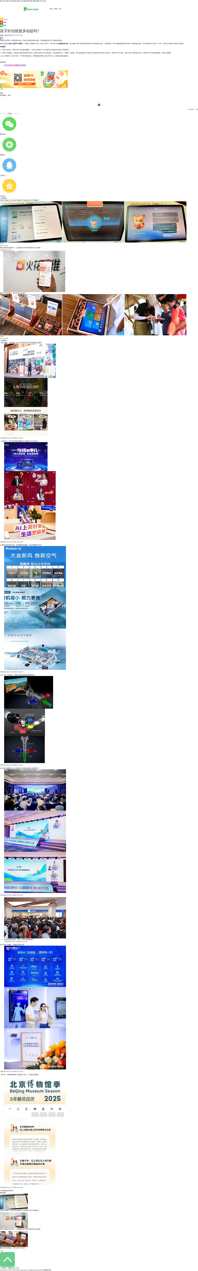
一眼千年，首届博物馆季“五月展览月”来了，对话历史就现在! (19, 1074)
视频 (27, 1)
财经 (31, 1)
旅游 (17, 1)
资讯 (4, 1)
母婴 (24, 1)
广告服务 (9, 1268)
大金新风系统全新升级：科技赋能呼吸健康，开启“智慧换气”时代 (20, 545)
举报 (1, 93)
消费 (37, 1)
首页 (1, 1)
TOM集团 (3, 1268)
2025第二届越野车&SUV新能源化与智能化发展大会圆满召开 (19, 768)
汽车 (41, 1)
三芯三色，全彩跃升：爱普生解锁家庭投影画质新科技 (17, 675)
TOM (1, 250)
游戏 (14, 1)
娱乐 (8, 1)
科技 (44, 1)
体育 (11, 1)
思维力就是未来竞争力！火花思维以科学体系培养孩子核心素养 (20, 248)
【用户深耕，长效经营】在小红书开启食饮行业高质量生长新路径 (21, 342)
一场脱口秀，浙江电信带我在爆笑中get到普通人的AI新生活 (19, 441)
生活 (21, 1)
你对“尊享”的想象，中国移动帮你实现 (12, 944)
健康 (34, 1)
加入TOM (16, 1268)
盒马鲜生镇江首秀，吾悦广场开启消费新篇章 (18, 939)
